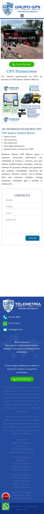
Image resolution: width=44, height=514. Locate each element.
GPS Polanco (22, 460)
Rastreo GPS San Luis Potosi (22, 452)
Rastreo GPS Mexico (22, 443)
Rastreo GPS (22, 440)
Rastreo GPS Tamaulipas (22, 492)
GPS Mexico (22, 446)
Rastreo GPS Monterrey (22, 475)
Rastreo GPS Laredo (22, 487)
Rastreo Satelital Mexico (22, 449)
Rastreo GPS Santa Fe (22, 463)
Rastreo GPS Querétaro (22, 466)
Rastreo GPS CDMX (22, 495)
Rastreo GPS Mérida (22, 481)
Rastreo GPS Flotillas (22, 470)
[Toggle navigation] (22, 15)
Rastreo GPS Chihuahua (22, 498)
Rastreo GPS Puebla (22, 478)
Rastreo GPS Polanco (22, 457)
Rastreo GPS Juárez (22, 484)
